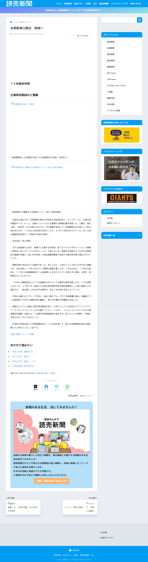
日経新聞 (110, 48)
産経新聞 (110, 67)
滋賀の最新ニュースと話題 (22, 334)
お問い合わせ (135, 3)
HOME (75, 550)
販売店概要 (104, 3)
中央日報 (110, 104)
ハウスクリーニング (119, 3)
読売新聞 (110, 42)
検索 (139, 19)
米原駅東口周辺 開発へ (45, 373)
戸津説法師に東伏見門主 (23, 366)
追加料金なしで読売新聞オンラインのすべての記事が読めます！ (74, 10)
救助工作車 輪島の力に (24, 351)
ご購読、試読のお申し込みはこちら (51, 481)
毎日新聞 (110, 60)
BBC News (111, 73)
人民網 (110, 92)
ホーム (59, 3)
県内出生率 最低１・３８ (25, 361)
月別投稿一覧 (109, 235)
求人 (95, 3)
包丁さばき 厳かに (22, 356)
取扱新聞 (68, 3)
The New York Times (116, 85)
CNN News (111, 79)
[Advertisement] (51, 58)
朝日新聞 (110, 54)
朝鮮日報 (110, 98)
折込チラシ (78, 3)
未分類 (110, 218)
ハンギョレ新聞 (113, 110)
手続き (88, 3)
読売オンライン (86, 396)
